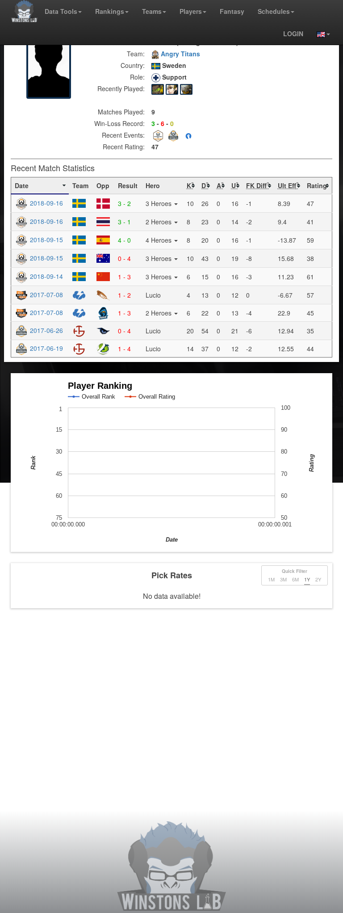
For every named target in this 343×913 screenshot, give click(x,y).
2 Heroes (159, 221)
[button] (320, 33)
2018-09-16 (45, 202)
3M (283, 579)
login (293, 33)
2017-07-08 (45, 294)
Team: (136, 53)
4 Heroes (159, 240)
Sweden (173, 65)
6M (295, 579)
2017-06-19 (45, 348)
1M (271, 579)
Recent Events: (123, 134)
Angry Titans (179, 53)
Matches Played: (121, 111)
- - (162, 123)
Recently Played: (121, 88)
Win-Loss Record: (119, 123)
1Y (307, 579)
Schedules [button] (274, 11)
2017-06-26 (45, 330)
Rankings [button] (109, 11)
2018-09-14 (45, 276)
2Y (318, 579)
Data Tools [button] (61, 11)
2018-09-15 (45, 239)
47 (155, 146)
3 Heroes (159, 203)
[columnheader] (40, 185)
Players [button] (191, 11)
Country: (133, 65)
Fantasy (232, 11)
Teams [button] (152, 11)
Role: (137, 76)
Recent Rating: (124, 146)
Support (173, 76)
